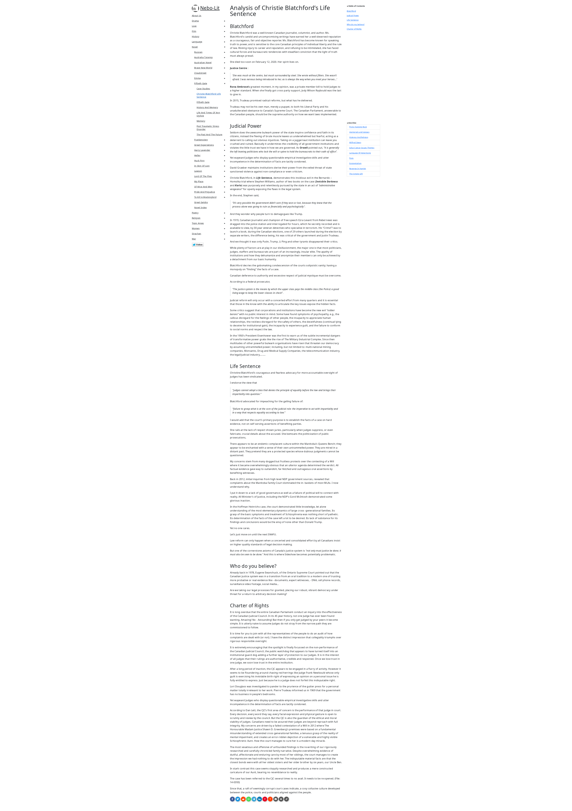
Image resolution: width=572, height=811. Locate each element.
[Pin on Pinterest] (264, 799)
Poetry (195, 212)
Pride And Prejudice (204, 191)
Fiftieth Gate (200, 83)
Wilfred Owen (355, 142)
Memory (201, 121)
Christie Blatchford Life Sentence (209, 95)
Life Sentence (353, 20)
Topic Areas (198, 223)
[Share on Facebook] (232, 799)
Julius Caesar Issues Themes (361, 147)
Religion (196, 218)
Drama (195, 20)
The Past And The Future (209, 134)
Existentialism (355, 163)
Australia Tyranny (203, 57)
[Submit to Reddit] (243, 799)
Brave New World (203, 67)
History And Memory (207, 107)
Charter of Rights (354, 29)
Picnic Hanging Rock (358, 127)
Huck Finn (199, 160)
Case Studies (203, 88)
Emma (197, 78)
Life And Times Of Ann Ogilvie (208, 114)
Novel (195, 46)
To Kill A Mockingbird (205, 197)
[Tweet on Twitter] (237, 799)
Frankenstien (201, 139)
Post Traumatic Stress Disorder (208, 128)
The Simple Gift (356, 174)
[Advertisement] (363, 77)
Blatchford (351, 11)
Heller (197, 155)
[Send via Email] (275, 799)
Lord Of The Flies (203, 176)
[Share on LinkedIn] (259, 799)
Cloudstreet (200, 73)
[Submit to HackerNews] (270, 799)
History (195, 36)
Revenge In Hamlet (357, 168)
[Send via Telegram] (254, 799)
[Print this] (281, 799)
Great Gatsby (201, 202)
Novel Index (200, 207)
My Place (198, 181)
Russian (198, 52)
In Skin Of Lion (202, 165)
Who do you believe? (356, 24)
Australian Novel (203, 62)
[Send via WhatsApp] (248, 799)
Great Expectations (204, 145)
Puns (351, 158)
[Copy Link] (286, 799)
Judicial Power (353, 15)
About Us (196, 15)
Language (197, 41)
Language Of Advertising (360, 153)
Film (194, 31)
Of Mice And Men (203, 186)
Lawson (198, 171)
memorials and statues (359, 132)
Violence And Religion (358, 137)
